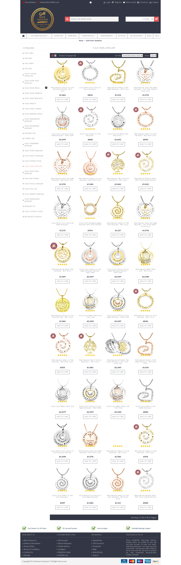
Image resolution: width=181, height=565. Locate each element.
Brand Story (98, 552)
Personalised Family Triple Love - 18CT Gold (146, 270)
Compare (62, 549)
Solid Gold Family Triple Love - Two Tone (90, 316)
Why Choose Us (30, 540)
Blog (94, 549)
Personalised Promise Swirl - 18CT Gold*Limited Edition (145, 179)
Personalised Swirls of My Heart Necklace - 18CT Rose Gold (145, 361)
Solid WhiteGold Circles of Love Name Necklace (90, 496)
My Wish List (63, 555)
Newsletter (97, 540)
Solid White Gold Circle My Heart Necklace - (62, 224)
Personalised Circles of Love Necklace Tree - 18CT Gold (62, 316)
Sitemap (27, 555)
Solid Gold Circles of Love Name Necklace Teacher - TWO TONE (90, 271)
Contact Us (28, 552)
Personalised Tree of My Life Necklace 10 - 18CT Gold (118, 179)
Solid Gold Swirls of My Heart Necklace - (146, 407)
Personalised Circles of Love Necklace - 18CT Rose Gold (90, 179)
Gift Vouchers (98, 543)
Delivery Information (32, 543)
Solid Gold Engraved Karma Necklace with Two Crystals (90, 224)
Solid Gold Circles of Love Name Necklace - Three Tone (118, 316)
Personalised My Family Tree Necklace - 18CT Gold (62, 270)
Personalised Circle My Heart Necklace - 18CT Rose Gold (62, 179)
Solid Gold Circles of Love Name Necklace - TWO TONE (62, 134)
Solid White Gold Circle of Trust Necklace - (90, 88)
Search (96, 555)
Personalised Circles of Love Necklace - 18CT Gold (118, 452)
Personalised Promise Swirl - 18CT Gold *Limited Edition (145, 496)
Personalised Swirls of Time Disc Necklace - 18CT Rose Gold (118, 497)
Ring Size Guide (64, 552)
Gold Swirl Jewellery (94, 41)
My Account (63, 540)
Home (81, 41)
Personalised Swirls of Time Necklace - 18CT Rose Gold (63, 361)
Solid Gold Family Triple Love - (62, 407)
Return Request (64, 543)
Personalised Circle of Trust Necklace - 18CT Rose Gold (145, 134)
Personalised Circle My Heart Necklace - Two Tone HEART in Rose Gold (145, 89)
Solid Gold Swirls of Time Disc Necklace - (62, 496)
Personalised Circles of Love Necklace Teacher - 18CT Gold (62, 89)
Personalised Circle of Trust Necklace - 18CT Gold (145, 316)
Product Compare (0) (67, 55)
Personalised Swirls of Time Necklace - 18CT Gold (146, 452)
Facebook (97, 546)
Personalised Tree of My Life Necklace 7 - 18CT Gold (90, 361)
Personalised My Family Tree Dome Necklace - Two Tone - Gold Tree (118, 361)
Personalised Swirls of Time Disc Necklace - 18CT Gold (118, 224)
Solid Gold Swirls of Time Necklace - (90, 134)
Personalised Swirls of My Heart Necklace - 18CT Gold (118, 88)
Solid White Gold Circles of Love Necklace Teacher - (62, 452)
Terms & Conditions (32, 549)
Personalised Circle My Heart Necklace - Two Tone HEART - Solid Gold (145, 224)
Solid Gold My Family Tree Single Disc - (118, 134)
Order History (64, 546)
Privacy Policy (29, 546)
